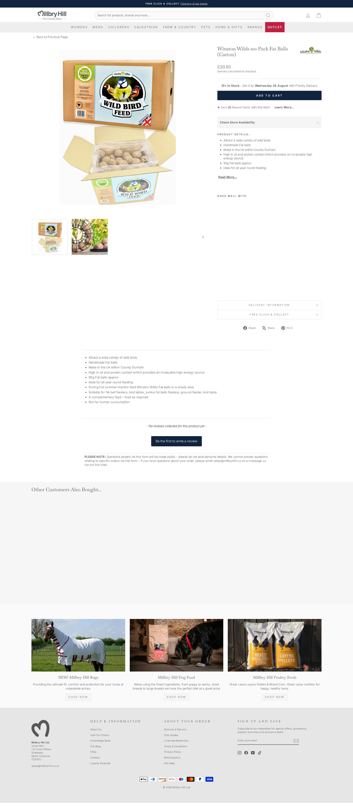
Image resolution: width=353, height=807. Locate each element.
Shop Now (78, 696)
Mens (98, 27)
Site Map (169, 763)
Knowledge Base (100, 740)
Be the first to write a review (176, 441)
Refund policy (172, 757)
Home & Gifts (229, 27)
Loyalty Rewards (100, 763)
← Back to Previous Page (50, 37)
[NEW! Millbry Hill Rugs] (78, 645)
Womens (79, 27)
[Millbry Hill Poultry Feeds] (275, 645)
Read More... (227, 177)
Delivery (222, 71)
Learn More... (282, 107)
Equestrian (146, 27)
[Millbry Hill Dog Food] (176, 645)
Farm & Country (179, 27)
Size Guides (171, 735)
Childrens (119, 27)
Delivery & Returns (175, 729)
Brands (255, 27)
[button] (176, 439)
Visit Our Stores (99, 735)
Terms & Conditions (175, 746)
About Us (95, 729)
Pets (206, 27)
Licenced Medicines (176, 740)
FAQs (93, 751)
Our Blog (95, 746)
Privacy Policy (172, 751)
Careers (95, 757)
